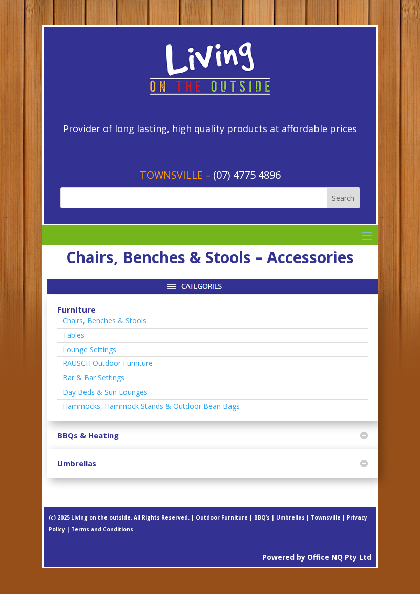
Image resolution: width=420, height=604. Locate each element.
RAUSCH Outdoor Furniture (107, 363)
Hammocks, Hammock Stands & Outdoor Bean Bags (151, 406)
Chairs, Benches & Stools (104, 321)
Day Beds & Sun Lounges (105, 392)
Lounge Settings (89, 349)
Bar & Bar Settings (93, 377)
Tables (73, 335)
